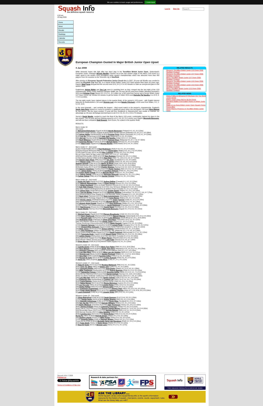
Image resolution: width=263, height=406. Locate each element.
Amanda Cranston (86, 250)
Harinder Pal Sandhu (141, 95)
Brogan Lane (101, 325)
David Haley (113, 151)
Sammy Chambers (86, 169)
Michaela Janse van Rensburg (109, 321)
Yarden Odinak (109, 277)
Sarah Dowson (110, 297)
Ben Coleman (107, 152)
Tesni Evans (110, 268)
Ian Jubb (110, 160)
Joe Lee (103, 89)
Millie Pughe (105, 317)
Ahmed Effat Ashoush (90, 227)
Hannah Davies (101, 316)
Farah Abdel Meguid (88, 290)
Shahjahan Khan (86, 219)
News (60, 26)
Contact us (61, 377)
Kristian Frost (88, 93)
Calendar (61, 38)
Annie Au (81, 259)
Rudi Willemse (85, 140)
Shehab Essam (84, 214)
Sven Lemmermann (111, 196)
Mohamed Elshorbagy (86, 131)
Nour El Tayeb (83, 325)
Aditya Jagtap (85, 174)
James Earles (86, 171)
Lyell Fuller (109, 240)
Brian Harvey (107, 238)
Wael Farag (86, 84)
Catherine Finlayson (109, 306)
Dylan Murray (83, 241)
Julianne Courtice (116, 290)
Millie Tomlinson (85, 270)
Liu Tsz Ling (84, 285)
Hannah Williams (108, 303)
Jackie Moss (102, 259)
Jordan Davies (113, 190)
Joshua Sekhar (109, 181)
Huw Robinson (115, 203)
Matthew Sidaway (114, 192)
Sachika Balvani (112, 310)
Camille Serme (83, 247)
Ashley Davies (85, 236)
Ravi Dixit (108, 158)
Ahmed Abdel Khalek (87, 203)
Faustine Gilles (105, 256)
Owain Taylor (107, 221)
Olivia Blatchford (84, 297)
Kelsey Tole (104, 267)
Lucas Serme (109, 161)
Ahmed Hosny (107, 165)
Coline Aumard (110, 258)
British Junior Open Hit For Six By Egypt (181, 100)
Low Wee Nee (84, 277)
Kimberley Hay (85, 279)
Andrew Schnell (82, 163)
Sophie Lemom (85, 317)
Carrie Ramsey (86, 281)
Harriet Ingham (112, 274)
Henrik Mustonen (115, 131)
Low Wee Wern (85, 252)
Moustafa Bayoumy (151, 118)
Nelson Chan (85, 161)
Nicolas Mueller (102, 73)
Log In (167, 9)
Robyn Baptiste (116, 270)
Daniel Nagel (109, 207)
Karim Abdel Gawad (87, 172)
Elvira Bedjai (109, 314)
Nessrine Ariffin (113, 272)
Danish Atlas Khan (86, 160)
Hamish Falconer (88, 225)
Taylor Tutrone (118, 200)
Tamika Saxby (86, 299)
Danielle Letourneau (88, 301)
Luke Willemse (114, 218)
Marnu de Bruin (107, 163)
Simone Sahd (108, 287)
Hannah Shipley (107, 319)
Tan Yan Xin (84, 303)
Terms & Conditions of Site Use (68, 385)
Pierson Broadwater (111, 214)
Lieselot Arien (108, 292)
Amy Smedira (104, 312)
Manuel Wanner (119, 216)
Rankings (61, 34)
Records (61, 42)
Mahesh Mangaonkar (88, 183)
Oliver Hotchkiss (109, 219)
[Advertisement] (141, 38)
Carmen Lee (109, 279)
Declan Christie (108, 176)
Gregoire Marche (86, 142)
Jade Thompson (113, 305)
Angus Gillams (108, 229)
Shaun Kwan (111, 234)
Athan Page (84, 190)
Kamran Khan (113, 140)
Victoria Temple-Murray (111, 308)
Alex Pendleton (87, 230)
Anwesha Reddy (86, 268)
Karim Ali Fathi (84, 181)
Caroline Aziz (85, 314)
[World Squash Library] (65, 66)
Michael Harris (112, 142)
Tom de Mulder (86, 192)
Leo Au (83, 136)
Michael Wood (108, 172)
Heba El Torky (83, 265)
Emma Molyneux (110, 283)
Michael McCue (112, 201)
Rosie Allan (113, 301)
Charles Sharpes (107, 167)
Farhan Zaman (83, 176)
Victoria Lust (108, 102)
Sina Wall (83, 256)
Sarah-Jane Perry (82, 109)
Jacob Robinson (113, 205)
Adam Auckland (86, 185)
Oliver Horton (109, 183)
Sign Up (176, 9)
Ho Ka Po (79, 316)
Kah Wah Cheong (86, 187)
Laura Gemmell (84, 292)
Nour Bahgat (154, 109)
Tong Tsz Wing (86, 267)
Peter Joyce (84, 229)
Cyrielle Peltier (108, 285)
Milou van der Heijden (112, 252)
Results (61, 30)
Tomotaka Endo (87, 234)
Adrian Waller (90, 89)
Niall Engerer (102, 120)
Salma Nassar (85, 283)
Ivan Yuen (106, 136)
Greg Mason (114, 198)
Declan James (85, 200)
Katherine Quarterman (89, 288)
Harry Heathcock (87, 216)
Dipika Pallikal (84, 287)
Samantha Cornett (88, 272)
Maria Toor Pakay (108, 247)
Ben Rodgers (110, 156)
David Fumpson (116, 232)
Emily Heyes (102, 323)
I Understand (150, 2)
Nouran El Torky (85, 258)
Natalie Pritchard (128, 102)
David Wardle (87, 116)
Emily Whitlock (85, 305)
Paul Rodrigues (104, 149)
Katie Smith (84, 323)
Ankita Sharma (110, 299)
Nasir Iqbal (83, 196)
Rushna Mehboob (109, 265)
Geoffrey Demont (111, 171)
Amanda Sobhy (87, 319)
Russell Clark (86, 218)
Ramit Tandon (114, 169)
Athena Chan (117, 288)
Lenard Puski (117, 225)
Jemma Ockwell (86, 306)
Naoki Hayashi (116, 223)
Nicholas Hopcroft (111, 174)
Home (60, 22)
